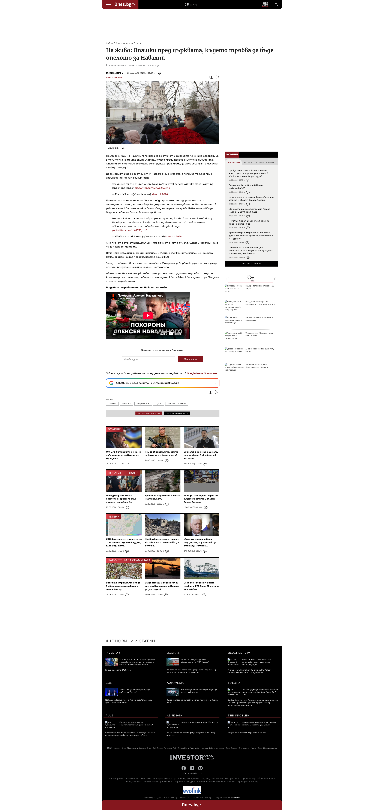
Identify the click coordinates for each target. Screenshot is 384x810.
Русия (159, 403)
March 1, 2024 (160, 194)
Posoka (253, 748)
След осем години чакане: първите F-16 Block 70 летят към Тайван (201, 586)
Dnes (124, 748)
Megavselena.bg (270, 748)
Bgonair (173, 652)
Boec (260, 748)
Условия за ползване (187, 778)
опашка (126, 403)
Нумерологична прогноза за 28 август (260, 287)
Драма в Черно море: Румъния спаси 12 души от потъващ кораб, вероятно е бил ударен (251, 235)
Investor (113, 652)
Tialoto (234, 683)
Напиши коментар (149, 413)
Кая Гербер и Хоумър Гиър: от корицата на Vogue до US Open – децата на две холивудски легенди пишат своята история (253, 702)
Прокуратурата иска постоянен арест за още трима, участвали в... (121, 498)
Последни (233, 162)
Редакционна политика (215, 778)
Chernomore (244, 748)
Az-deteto (220, 748)
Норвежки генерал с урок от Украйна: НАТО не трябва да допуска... (162, 542)
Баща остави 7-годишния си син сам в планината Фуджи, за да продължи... (162, 586)
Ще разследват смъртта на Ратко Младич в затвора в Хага (249, 210)
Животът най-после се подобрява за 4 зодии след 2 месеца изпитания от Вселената (191, 671)
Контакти (132, 778)
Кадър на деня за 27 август (118, 670)
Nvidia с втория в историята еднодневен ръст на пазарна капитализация (256, 662)
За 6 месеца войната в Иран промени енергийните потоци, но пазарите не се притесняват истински (137, 662)
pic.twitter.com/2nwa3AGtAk (152, 187)
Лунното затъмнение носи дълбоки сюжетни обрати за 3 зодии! (259, 723)
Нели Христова (114, 77)
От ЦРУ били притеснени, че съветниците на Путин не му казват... (123, 455)
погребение (143, 403)
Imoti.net (204, 748)
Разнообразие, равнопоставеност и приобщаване (204, 781)
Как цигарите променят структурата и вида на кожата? (136, 723)
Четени (247, 162)
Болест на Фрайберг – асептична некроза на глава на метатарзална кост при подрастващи (130, 733)
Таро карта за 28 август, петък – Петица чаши (260, 334)
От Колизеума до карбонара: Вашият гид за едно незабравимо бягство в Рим (260, 692)
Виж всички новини (251, 264)
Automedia (175, 683)
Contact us (235, 798)
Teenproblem (238, 715)
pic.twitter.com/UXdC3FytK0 (129, 230)
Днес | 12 (195, 4)
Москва (112, 403)
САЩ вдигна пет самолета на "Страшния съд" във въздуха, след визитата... (124, 542)
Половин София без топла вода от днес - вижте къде (249, 222)
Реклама (146, 778)
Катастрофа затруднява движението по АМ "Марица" (195, 660)
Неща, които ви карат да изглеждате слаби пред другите (260, 302)
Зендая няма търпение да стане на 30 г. (247, 732)
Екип (121, 778)
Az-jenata (174, 715)
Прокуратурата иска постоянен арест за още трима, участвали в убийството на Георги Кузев (248, 173)
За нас (113, 778)
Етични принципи (242, 778)
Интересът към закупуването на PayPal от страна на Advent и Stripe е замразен (249, 671)
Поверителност (163, 778)
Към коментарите (177, 413)
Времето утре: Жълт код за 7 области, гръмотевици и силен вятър (123, 586)
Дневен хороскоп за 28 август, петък (260, 350)
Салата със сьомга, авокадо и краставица (259, 318)
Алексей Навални (177, 403)
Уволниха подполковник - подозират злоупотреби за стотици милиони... (200, 542)
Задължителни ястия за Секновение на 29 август (257, 365)
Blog (228, 748)
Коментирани (265, 162)
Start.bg (234, 748)
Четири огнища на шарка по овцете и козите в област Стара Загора (251, 198)
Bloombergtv (239, 652)
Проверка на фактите (158, 781)
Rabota (212, 748)
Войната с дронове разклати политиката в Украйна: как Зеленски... (201, 455)
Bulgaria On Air (145, 748)
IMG (109, 748)
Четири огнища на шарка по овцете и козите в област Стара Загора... (201, 498)
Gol (109, 683)
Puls (109, 715)
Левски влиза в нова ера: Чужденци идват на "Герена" (136, 690)
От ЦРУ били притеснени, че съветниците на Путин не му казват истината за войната (251, 250)
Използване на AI (247, 781)
